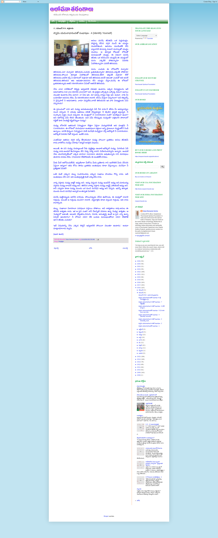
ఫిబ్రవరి (141, 350)
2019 (139, 280)
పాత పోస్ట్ (125, 248)
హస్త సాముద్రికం (141, 386)
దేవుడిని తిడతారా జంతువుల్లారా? (146, 438)
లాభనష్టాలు (140, 415)
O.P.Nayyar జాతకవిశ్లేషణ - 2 (154, 477)
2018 (139, 282)
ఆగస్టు (140, 334)
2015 (139, 356)
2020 (139, 277)
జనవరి (141, 353)
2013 (139, 362)
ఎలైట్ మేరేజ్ (149, 403)
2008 (139, 375)
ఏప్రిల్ (140, 345)
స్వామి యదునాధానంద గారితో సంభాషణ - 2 (150, 323)
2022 (139, 272)
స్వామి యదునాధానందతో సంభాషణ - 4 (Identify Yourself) (149, 315)
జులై (140, 337)
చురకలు (82, 21)
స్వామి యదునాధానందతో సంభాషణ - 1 (149, 326)
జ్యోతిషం (72, 21)
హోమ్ (90, 248)
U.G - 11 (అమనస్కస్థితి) (152, 424)
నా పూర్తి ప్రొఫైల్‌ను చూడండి (142, 235)
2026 (139, 261)
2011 (139, 367)
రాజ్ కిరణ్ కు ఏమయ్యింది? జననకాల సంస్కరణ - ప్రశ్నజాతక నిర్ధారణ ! (154, 463)
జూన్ (140, 340)
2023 (139, 269)
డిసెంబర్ (141, 290)
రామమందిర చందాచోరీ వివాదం (154, 448)
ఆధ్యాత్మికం (62, 21)
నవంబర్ (141, 292)
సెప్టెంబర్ (141, 332)
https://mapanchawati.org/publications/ (147, 156)
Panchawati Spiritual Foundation (145, 84)
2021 (139, 274)
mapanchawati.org (141, 201)
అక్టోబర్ (141, 329)
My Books (92, 21)
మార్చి (140, 348)
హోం (53, 21)
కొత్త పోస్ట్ (56, 248)
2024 (139, 266)
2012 (139, 364)
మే (140, 342)
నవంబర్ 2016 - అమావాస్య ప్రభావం (148, 295)
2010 (139, 370)
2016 (139, 287)
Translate (150, 38)
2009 (139, 372)
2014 (139, 359)
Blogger (106, 516)
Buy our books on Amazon (143, 177)
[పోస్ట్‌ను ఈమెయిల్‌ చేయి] (97, 239)
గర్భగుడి (139, 489)
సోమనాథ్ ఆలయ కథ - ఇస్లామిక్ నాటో (147, 395)
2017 (139, 285)
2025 (139, 264)
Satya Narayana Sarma (72, 239)
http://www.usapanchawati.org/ (144, 189)
